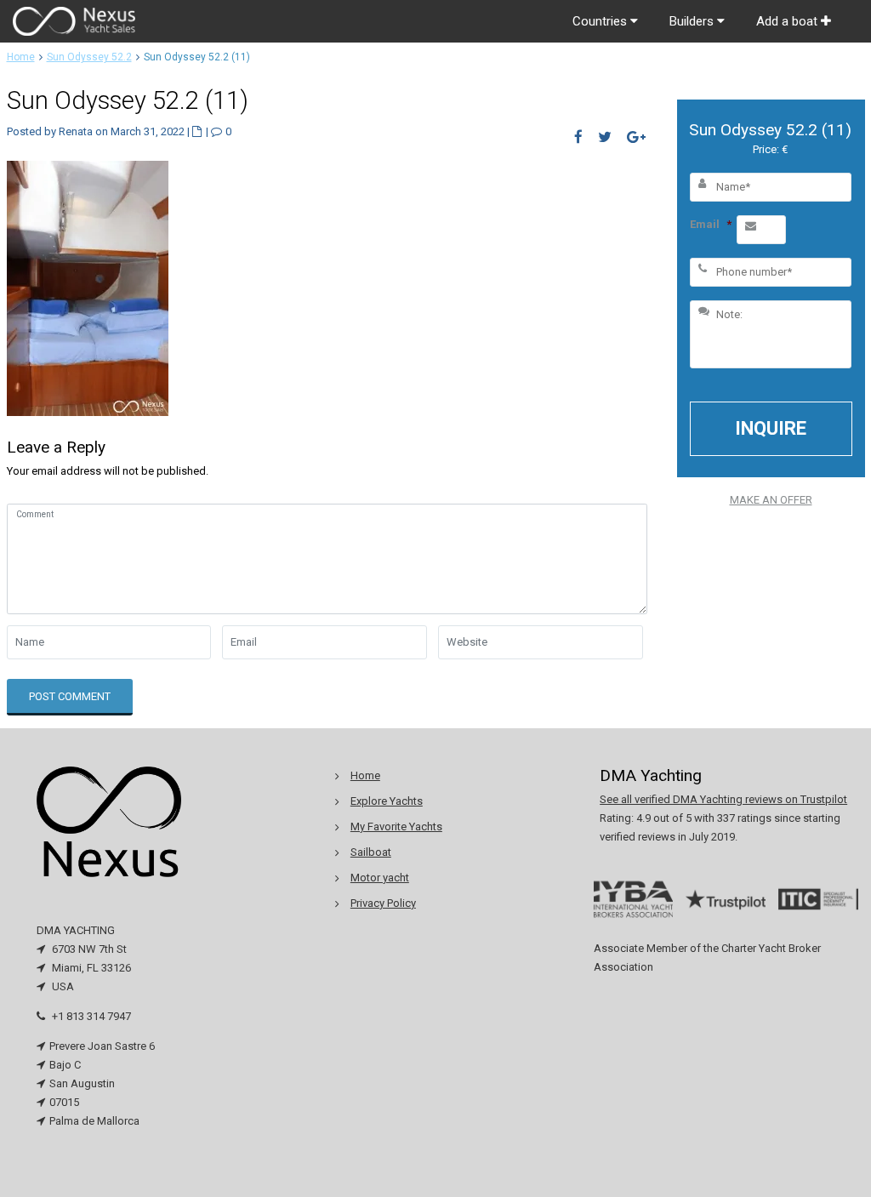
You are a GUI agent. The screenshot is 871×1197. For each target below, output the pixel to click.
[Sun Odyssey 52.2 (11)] (87, 288)
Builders (693, 21)
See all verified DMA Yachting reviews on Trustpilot (723, 799)
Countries (601, 21)
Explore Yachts (386, 801)
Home (21, 57)
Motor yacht (379, 877)
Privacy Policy (383, 903)
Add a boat (788, 21)
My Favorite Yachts (396, 826)
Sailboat (370, 852)
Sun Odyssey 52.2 (89, 57)
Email (711, 224)
